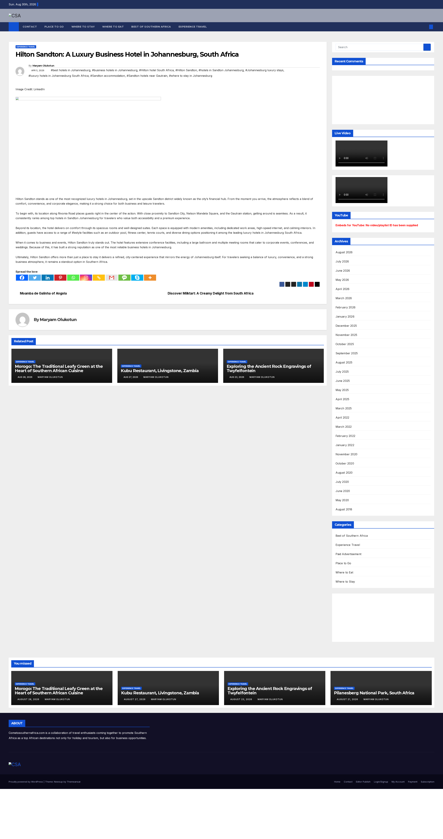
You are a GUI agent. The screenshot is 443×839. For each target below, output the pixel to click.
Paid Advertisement (348, 554)
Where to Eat (113, 26)
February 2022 (345, 436)
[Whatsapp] (73, 278)
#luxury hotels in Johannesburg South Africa (59, 75)
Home (337, 781)
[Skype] (137, 278)
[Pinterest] (60, 278)
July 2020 (342, 482)
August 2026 (344, 252)
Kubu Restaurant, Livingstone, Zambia (160, 370)
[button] (425, 27)
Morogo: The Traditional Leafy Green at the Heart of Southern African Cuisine (59, 368)
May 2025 (342, 390)
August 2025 (344, 362)
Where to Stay (83, 26)
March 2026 (344, 298)
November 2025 (346, 335)
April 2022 (342, 417)
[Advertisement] (361, 99)
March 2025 (344, 408)
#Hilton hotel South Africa (156, 70)
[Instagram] (86, 278)
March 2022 (344, 426)
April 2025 (342, 399)
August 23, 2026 (241, 699)
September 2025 (347, 353)
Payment (412, 781)
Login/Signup (381, 781)
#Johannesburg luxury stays (264, 70)
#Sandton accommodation (107, 75)
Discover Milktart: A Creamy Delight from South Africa (211, 293)
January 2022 (345, 445)
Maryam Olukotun (43, 65)
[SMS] (124, 278)
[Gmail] (112, 278)
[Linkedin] (48, 278)
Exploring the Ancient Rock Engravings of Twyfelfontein (269, 368)
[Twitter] (35, 278)
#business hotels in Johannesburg (114, 70)
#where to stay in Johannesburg (190, 75)
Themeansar (73, 781)
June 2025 (343, 381)
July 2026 (342, 261)
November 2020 (347, 454)
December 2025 (346, 325)
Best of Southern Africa (151, 26)
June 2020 (343, 491)
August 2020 (344, 472)
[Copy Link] (99, 278)
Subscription (427, 781)
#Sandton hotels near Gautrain (147, 75)
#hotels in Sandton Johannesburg (221, 70)
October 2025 (345, 344)
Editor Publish (363, 781)
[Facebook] (22, 278)
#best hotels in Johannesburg (70, 70)
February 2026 (346, 307)
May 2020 (342, 500)
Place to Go (54, 26)
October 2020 (345, 463)
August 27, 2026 (135, 699)
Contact (30, 26)
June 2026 (343, 270)
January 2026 (345, 316)
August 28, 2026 (28, 699)
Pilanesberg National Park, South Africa (374, 692)
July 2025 (342, 371)
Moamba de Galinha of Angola (43, 293)
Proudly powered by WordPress (26, 781)
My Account (398, 781)
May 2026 (342, 280)
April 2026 (343, 289)
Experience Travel (193, 26)
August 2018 (344, 509)
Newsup (58, 781)
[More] (150, 278)
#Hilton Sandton (186, 70)
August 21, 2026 (348, 699)
